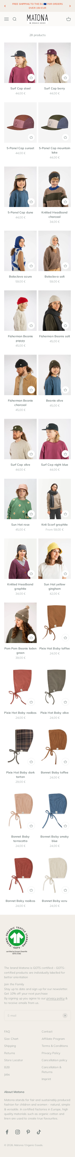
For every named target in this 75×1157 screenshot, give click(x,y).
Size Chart (11, 1039)
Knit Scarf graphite (54, 524)
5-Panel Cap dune (20, 212)
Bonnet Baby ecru (54, 901)
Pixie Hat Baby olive (54, 713)
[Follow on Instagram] (17, 1132)
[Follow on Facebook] (7, 1132)
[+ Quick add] (31, 77)
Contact (47, 1031)
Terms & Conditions (55, 1046)
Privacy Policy (51, 1053)
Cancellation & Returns (51, 1069)
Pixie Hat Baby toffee (54, 648)
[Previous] (5, 6)
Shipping (10, 1046)
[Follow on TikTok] (39, 1132)
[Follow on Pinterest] (28, 1132)
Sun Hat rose (20, 524)
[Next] (70, 6)
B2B (7, 1067)
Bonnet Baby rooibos (20, 901)
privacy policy (55, 998)
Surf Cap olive (20, 464)
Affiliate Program (53, 1039)
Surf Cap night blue (54, 464)
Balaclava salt (55, 276)
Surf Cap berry (54, 88)
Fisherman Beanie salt (54, 336)
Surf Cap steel (20, 88)
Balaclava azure (20, 276)
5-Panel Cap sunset (20, 148)
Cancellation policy (54, 1060)
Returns (9, 1053)
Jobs (7, 1074)
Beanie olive (54, 400)
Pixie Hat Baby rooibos (20, 713)
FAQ (7, 1031)
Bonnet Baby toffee (55, 772)
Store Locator (13, 1060)
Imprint (46, 1079)
